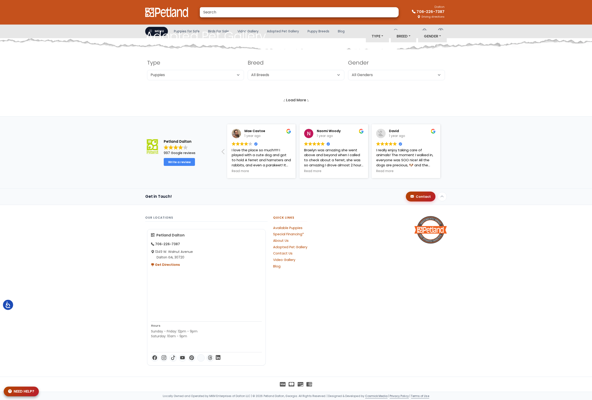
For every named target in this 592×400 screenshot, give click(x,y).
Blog (277, 266)
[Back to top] (442, 196)
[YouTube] (182, 358)
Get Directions (167, 264)
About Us (281, 240)
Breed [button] (402, 36)
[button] (223, 153)
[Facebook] (154, 358)
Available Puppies (287, 228)
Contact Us (283, 253)
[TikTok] (173, 358)
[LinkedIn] (218, 358)
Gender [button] (431, 36)
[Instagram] (164, 358)
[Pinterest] (191, 358)
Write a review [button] (179, 162)
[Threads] (210, 358)
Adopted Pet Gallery (290, 247)
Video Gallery (284, 259)
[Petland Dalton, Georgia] (167, 12)
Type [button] (376, 36)
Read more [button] (240, 171)
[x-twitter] (201, 358)
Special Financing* (288, 234)
